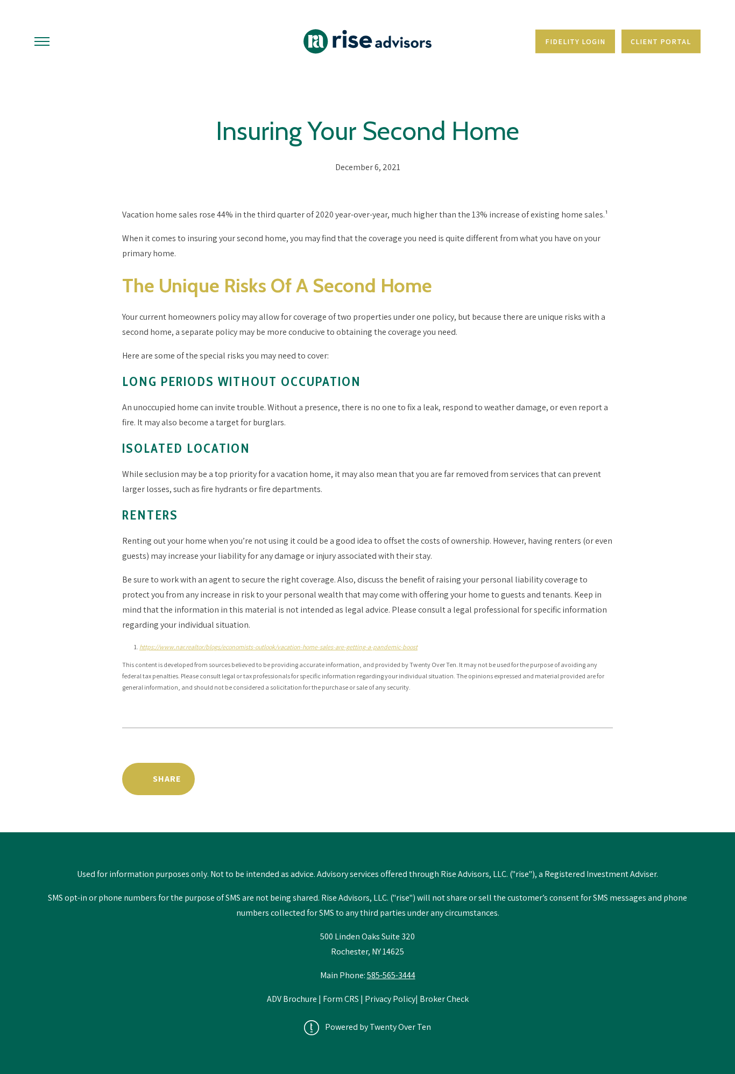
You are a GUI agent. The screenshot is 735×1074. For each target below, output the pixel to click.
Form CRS (341, 999)
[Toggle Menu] (42, 41)
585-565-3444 (391, 975)
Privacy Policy (390, 999)
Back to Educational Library (530, 778)
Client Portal (661, 41)
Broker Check (444, 999)
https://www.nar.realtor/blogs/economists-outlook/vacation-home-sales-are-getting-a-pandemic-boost (278, 647)
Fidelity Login (575, 41)
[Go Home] (367, 41)
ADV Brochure (293, 999)
